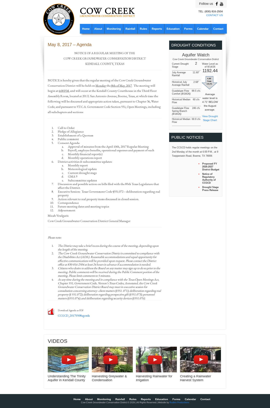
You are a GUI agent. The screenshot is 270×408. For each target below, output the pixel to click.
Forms (188, 28)
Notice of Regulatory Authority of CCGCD (209, 178)
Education (173, 28)
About (98, 28)
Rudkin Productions (179, 402)
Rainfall (130, 28)
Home (86, 28)
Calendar (203, 28)
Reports (157, 28)
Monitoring (114, 28)
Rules (143, 28)
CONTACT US (214, 15)
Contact (218, 28)
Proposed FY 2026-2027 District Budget (210, 166)
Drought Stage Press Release (210, 189)
